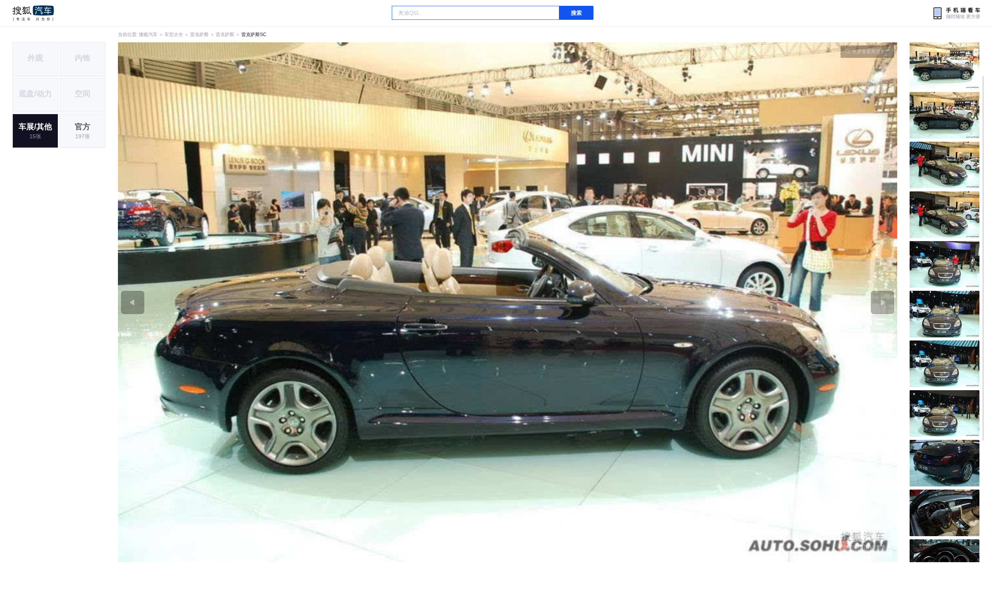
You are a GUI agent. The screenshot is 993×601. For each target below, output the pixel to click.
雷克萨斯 (199, 34)
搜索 (576, 13)
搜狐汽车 (33, 13)
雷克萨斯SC (253, 34)
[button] (313, 302)
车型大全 (173, 34)
